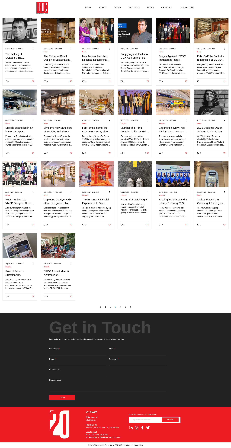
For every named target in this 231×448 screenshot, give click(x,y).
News (46, 52)
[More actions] (33, 48)
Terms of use (126, 445)
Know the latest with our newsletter (142, 414)
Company (113, 359)
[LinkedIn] (131, 427)
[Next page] (130, 307)
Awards (46, 267)
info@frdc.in (91, 420)
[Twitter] (148, 427)
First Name (54, 349)
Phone (52, 359)
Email (111, 349)
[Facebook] (142, 427)
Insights (123, 123)
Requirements (55, 380)
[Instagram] (136, 427)
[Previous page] (100, 307)
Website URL (55, 370)
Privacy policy (137, 445)
